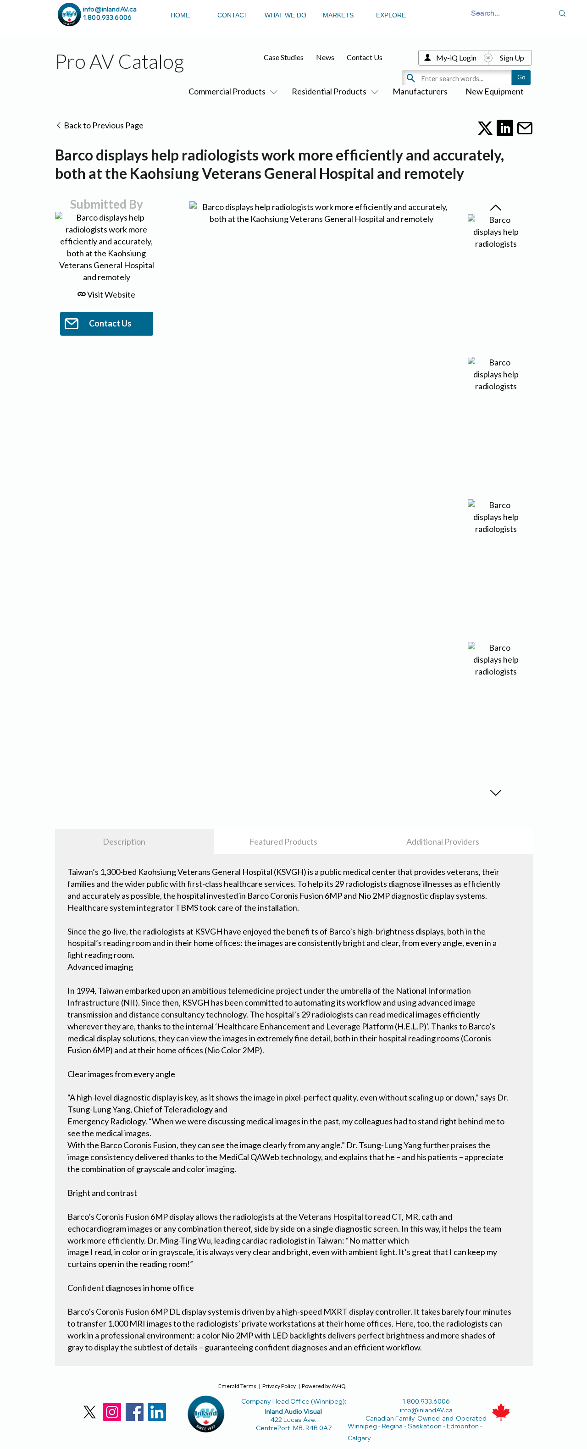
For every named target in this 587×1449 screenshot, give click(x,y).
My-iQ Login (456, 57)
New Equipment (494, 91)
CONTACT (232, 15)
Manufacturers (420, 91)
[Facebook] (135, 1412)
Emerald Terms (237, 1386)
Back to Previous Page (103, 125)
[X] (90, 1412)
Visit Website (110, 294)
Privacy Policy (279, 1386)
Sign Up (512, 57)
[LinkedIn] (157, 1412)
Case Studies (284, 57)
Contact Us (364, 57)
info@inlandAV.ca (110, 9)
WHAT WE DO (285, 15)
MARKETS (338, 15)
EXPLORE (391, 15)
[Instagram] (112, 1412)
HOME (180, 15)
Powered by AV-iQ (324, 1386)
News (325, 57)
